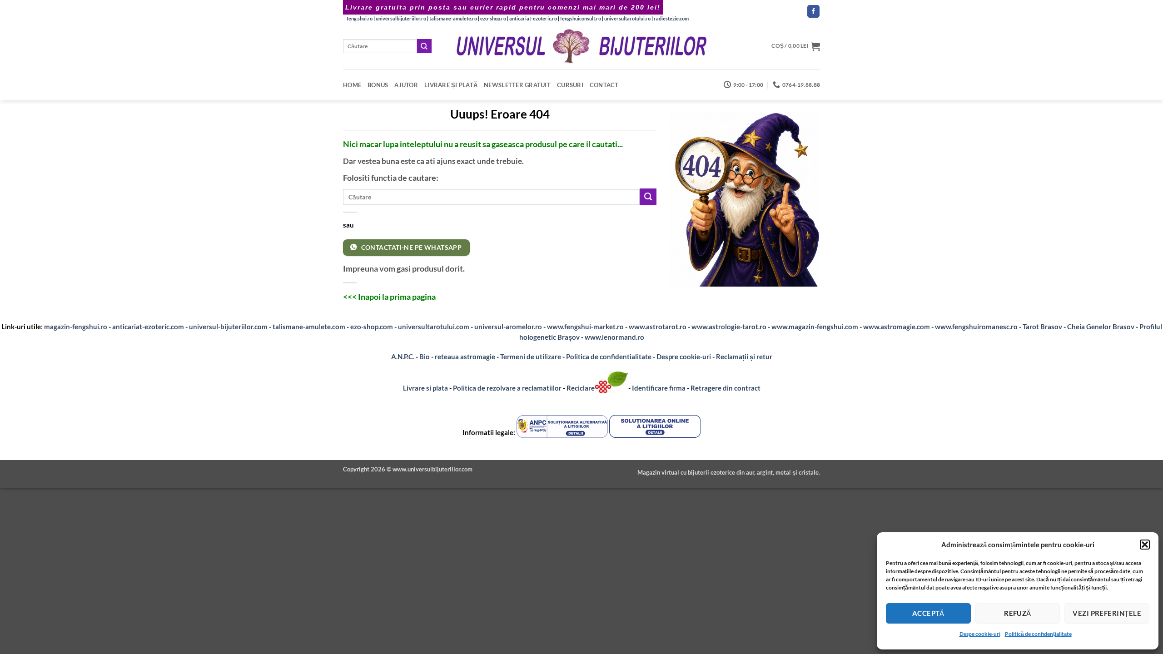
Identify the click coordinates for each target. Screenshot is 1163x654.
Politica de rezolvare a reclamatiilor (507, 388)
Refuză (1017, 613)
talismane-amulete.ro (453, 18)
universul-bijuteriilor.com (228, 326)
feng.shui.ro (360, 18)
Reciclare (581, 388)
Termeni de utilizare (530, 356)
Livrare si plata (425, 388)
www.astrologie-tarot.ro (728, 326)
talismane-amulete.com (309, 326)
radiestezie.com (671, 18)
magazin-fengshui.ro (75, 326)
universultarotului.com (433, 326)
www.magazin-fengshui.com (814, 326)
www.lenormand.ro (614, 337)
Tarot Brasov (1042, 326)
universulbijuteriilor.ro (401, 18)
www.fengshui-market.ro (585, 326)
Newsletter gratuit (517, 85)
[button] (1144, 544)
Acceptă (928, 613)
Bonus (378, 85)
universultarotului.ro (627, 18)
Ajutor (406, 85)
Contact (604, 85)
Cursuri (570, 85)
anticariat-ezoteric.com (148, 326)
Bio (424, 356)
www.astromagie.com (896, 326)
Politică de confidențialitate (1038, 633)
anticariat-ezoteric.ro (533, 18)
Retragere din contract (725, 388)
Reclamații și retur (744, 356)
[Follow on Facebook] (813, 11)
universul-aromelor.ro (508, 326)
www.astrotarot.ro (657, 326)
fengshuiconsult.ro (580, 18)
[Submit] (424, 46)
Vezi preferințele (1107, 613)
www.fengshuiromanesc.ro (976, 326)
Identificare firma (659, 388)
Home (352, 85)
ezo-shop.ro (493, 18)
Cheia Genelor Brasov (1100, 326)
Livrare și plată (450, 85)
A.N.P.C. (402, 356)
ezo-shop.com (371, 326)
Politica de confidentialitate (608, 356)
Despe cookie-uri (979, 633)
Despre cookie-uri (684, 356)
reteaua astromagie (465, 356)
